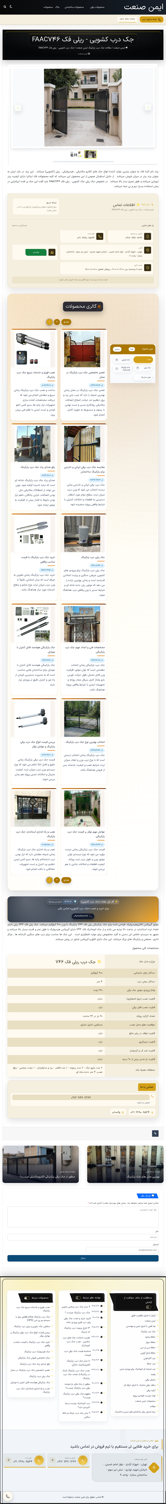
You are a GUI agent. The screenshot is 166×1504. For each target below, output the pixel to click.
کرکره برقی (151, 1390)
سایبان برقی (150, 1379)
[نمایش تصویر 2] (76, 154)
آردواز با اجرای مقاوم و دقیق (143, 1315)
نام (157, 1231)
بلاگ (57, 7)
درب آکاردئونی (149, 1358)
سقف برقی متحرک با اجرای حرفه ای (139, 1385)
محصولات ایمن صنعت (145, 1401)
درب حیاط (151, 1363)
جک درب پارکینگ (148, 1331)
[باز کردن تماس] (8, 1496)
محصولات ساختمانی (74, 7)
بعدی (66, 322)
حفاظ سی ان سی (147, 1347)
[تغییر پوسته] (10, 6)
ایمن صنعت (119, 48)
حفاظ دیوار (150, 1342)
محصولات (48, 7)
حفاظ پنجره (150, 1337)
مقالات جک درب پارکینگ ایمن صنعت (93, 48)
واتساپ (36, 252)
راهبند (153, 1374)
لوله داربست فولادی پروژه (144, 1396)
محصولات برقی (97, 7)
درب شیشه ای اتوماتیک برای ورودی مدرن (137, 1369)
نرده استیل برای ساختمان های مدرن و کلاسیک (135, 1412)
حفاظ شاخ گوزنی (148, 1353)
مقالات (152, 1406)
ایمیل (156, 1244)
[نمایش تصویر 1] (90, 154)
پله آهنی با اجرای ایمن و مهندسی (140, 1326)
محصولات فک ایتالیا (36, 176)
